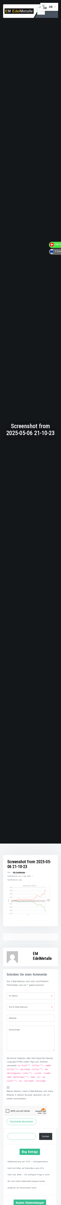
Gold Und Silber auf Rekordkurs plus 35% (26, 1168)
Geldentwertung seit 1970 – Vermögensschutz (28, 1161)
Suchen (45, 1136)
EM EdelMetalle (19, 872)
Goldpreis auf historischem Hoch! (22, 1188)
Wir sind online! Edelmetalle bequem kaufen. (26, 1181)
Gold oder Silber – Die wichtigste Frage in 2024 (29, 1174)
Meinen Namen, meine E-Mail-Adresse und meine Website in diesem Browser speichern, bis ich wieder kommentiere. (30, 1095)
